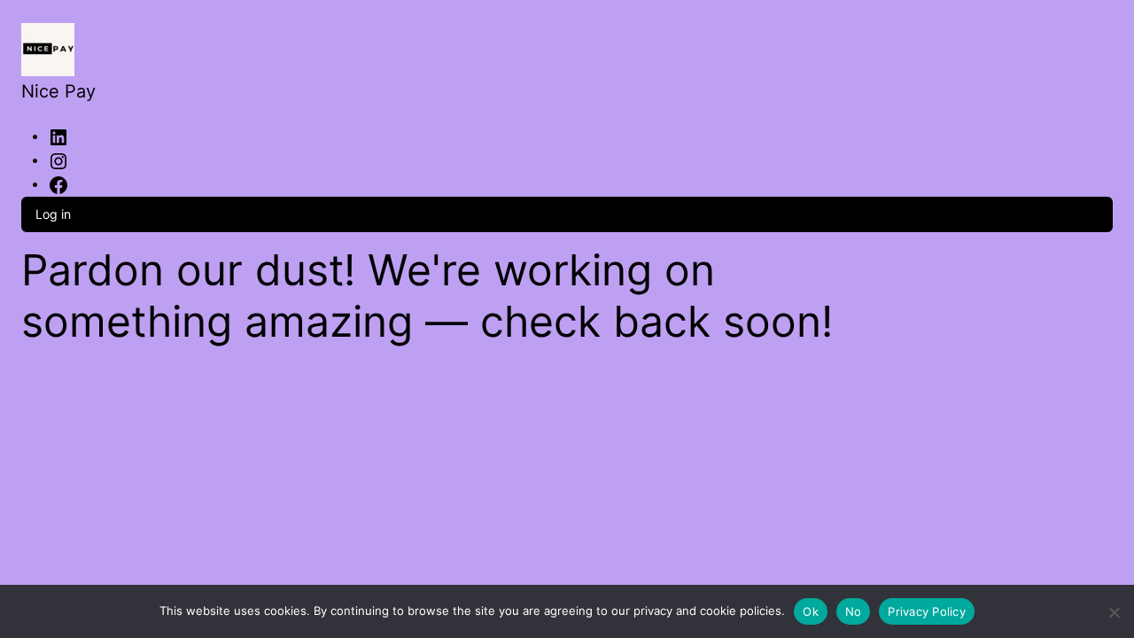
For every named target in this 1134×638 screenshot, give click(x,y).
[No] (1114, 609)
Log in (53, 214)
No (853, 611)
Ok (811, 611)
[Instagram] (58, 159)
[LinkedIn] (58, 135)
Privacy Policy (927, 611)
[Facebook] (58, 183)
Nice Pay (58, 91)
